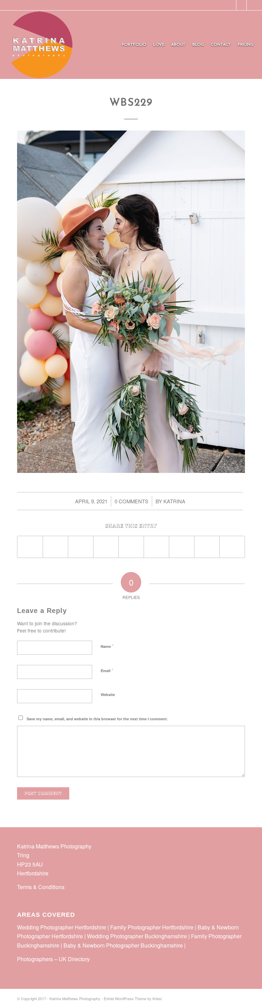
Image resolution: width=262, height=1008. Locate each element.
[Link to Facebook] (231, 5)
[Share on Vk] (181, 546)
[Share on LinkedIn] (131, 546)
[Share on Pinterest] (105, 546)
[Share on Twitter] (55, 546)
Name (107, 646)
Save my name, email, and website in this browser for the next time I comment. (97, 718)
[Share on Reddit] (206, 546)
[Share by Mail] (232, 546)
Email (107, 670)
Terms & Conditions (40, 887)
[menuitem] (134, 45)
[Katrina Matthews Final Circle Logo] (39, 45)
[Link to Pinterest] (252, 5)
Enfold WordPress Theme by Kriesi (133, 998)
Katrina (174, 501)
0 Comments (131, 501)
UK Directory (74, 959)
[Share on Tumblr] (156, 546)
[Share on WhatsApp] (80, 546)
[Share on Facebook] (30, 546)
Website (108, 694)
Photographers (35, 959)
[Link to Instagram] (241, 5)
